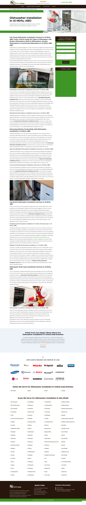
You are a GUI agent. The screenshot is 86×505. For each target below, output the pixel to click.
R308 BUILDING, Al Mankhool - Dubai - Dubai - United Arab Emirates (66, 490)
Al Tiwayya (47, 411)
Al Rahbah (30, 455)
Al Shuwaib (47, 408)
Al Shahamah (31, 475)
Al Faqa (12, 455)
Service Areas (46, 6)
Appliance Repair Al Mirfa (18, 9)
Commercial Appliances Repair (41, 488)
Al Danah (13, 441)
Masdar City (64, 411)
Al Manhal (30, 415)
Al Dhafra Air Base (15, 445)
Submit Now (66, 62)
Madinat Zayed (65, 405)
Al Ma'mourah (31, 411)
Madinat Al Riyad (65, 401)
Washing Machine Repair (39, 494)
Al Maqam (30, 418)
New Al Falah (64, 431)
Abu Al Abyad (14, 401)
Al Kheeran (30, 408)
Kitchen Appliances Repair (40, 491)
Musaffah (63, 425)
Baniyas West (48, 431)
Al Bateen (13, 435)
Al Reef (29, 458)
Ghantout (47, 445)
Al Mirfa (29, 428)
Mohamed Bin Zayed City (67, 418)
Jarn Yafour (47, 465)
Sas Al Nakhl (64, 448)
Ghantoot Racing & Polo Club (51, 441)
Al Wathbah (47, 415)
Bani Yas (47, 425)
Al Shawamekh (48, 405)
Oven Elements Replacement (40, 492)
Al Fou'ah (13, 458)
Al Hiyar (12, 465)
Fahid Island (47, 438)
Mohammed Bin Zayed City (67, 421)
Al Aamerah (13, 411)
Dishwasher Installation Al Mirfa (30, 9)
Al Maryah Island (32, 421)
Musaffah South (65, 428)
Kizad (46, 471)
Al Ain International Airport (17, 418)
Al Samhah (30, 468)
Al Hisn (12, 461)
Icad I (46, 461)
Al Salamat (30, 461)
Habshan (47, 451)
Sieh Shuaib (64, 455)
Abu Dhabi (13, 390)
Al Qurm (30, 448)
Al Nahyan (30, 445)
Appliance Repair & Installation (34, 6)
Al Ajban (13, 421)
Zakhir (63, 468)
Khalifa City (47, 468)
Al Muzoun (30, 441)
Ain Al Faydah (14, 408)
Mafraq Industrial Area (66, 408)
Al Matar (30, 425)
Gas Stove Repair (37, 489)
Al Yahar (46, 418)
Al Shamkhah (48, 401)
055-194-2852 (67, 2)
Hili (45, 458)
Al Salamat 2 (31, 465)
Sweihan (63, 458)
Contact (54, 6)
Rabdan (63, 441)
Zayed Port (64, 475)
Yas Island (63, 465)
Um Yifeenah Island (66, 461)
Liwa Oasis (47, 475)
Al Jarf (12, 468)
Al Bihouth (13, 438)
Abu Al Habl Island (15, 405)
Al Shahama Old (31, 471)
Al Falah (13, 451)
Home (22, 6)
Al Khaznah (30, 405)
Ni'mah (63, 435)
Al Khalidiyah (31, 401)
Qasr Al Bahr (64, 438)
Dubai (46, 390)
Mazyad (63, 415)
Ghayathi (47, 448)
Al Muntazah (31, 431)
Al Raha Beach (31, 451)
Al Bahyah (13, 431)
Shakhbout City (65, 451)
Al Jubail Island (14, 471)
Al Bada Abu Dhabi (15, 428)
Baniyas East (48, 428)
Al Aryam (13, 425)
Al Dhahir (13, 448)
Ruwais (63, 445)
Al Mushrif (30, 435)
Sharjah (63, 390)
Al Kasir (12, 475)
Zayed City (64, 471)
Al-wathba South (49, 421)
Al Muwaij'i (30, 438)
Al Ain (12, 415)
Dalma (46, 435)
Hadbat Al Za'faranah (50, 455)
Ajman (29, 390)
